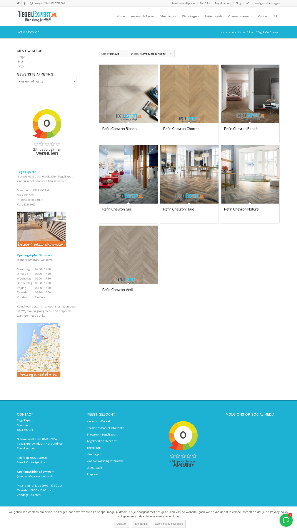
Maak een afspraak (183, 3)
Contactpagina (35, 462)
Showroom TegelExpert (102, 434)
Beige (21, 57)
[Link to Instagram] (31, 3)
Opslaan (122, 523)
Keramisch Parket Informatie (105, 428)
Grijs (21, 66)
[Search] (276, 16)
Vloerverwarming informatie (105, 461)
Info (248, 3)
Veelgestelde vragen (267, 3)
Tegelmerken (223, 3)
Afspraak (93, 474)
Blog (238, 3)
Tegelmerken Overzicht (102, 441)
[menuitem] (184, 3)
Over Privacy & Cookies (169, 523)
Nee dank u (141, 523)
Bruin (21, 61)
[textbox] (47, 81)
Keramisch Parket (98, 421)
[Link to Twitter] (18, 3)
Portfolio (205, 3)
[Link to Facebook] (25, 3)
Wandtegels (95, 467)
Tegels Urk (94, 448)
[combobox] (47, 81)
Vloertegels (94, 454)
